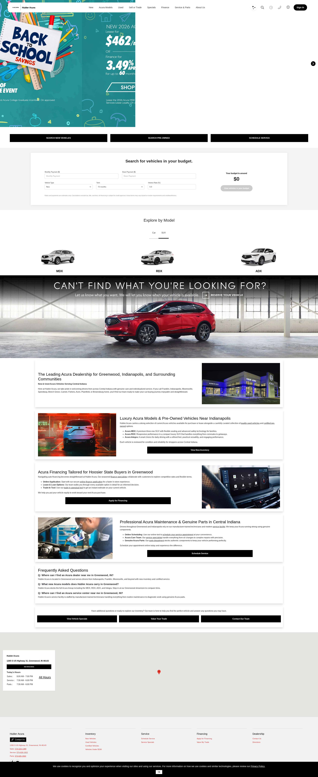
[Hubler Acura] (27, 7)
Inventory (90, 733)
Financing (202, 733)
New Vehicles (90, 739)
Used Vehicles (90, 742)
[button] (159, 672)
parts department (156, 540)
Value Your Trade (159, 619)
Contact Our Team (240, 619)
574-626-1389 (20, 749)
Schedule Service (200, 553)
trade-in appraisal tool (73, 488)
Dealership (258, 733)
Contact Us (19, 740)
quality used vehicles (250, 423)
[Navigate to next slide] (316, 63)
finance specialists (119, 477)
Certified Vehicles (92, 746)
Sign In (300, 7)
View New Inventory (200, 450)
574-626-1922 (22, 752)
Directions (256, 742)
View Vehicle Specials (77, 619)
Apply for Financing (118, 501)
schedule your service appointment (178, 535)
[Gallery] (159, 63)
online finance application (91, 482)
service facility (219, 527)
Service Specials (147, 742)
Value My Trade (203, 742)
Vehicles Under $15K (93, 749)
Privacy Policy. (258, 766)
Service (145, 733)
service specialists (154, 538)
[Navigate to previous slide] (2, 63)
